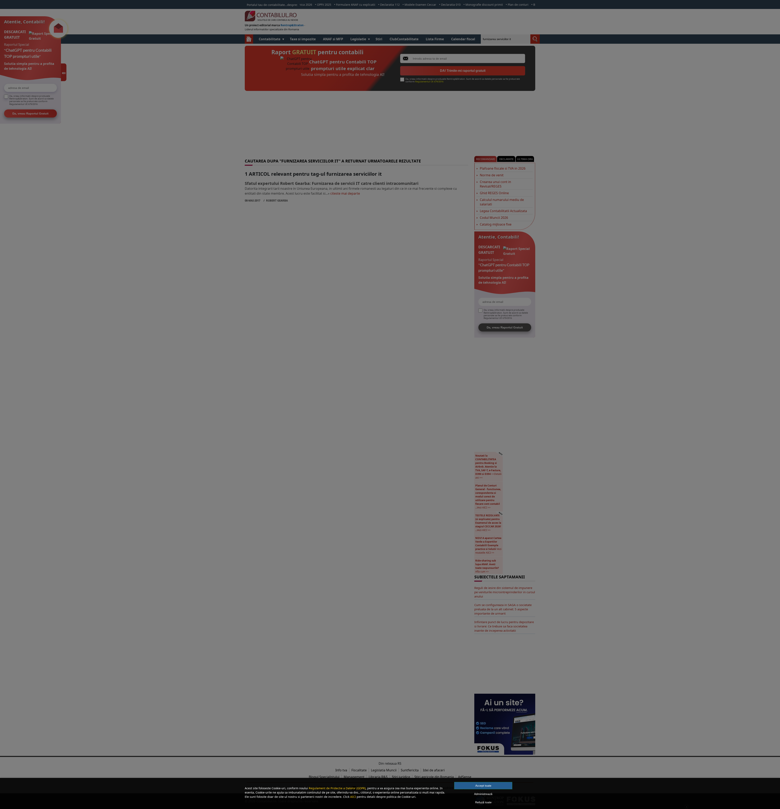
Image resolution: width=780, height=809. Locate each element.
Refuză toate (483, 802)
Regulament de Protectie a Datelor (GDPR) (337, 788)
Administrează (483, 794)
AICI (353, 797)
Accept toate (483, 785)
